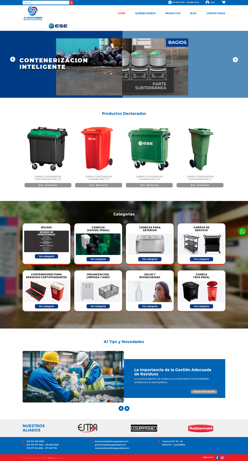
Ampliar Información (204, 391)
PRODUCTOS (172, 13)
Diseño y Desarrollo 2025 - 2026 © (35, 458)
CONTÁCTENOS (215, 13)
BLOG (193, 13)
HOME (121, 13)
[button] (13, 59)
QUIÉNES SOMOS (145, 13)
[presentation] (121, 408)
